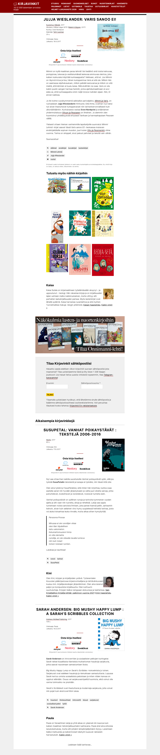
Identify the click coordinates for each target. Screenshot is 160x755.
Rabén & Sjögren (75, 27)
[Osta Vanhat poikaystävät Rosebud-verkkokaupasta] (79, 465)
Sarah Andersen (57, 707)
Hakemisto (122, 3)
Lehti (88, 9)
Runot (94, 3)
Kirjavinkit (28, 4)
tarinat (60, 559)
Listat (67, 6)
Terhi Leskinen (58, 32)
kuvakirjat (72, 148)
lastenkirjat (83, 148)
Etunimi (50, 383)
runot (53, 559)
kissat (85, 700)
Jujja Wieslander (57, 155)
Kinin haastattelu (103, 593)
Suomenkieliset (81, 3)
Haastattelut (118, 6)
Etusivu (55, 3)
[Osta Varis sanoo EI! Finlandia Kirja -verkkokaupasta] (64, 57)
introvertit (77, 700)
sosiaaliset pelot (54, 704)
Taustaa (88, 6)
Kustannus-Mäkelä (53, 25)
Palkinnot (56, 6)
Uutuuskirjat (102, 6)
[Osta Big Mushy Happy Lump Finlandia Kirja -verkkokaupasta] (64, 644)
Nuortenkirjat (107, 3)
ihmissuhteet (65, 700)
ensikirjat (62, 148)
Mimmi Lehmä (56, 152)
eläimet (54, 148)
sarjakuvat (94, 700)
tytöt (65, 704)
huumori (54, 700)
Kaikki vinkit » (52, 596)
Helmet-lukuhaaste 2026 (64, 9)
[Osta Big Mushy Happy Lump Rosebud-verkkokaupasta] (77, 644)
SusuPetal (55, 562)
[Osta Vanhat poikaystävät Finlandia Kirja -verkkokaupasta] (66, 465)
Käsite (48, 440)
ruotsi (53, 159)
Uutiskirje (77, 6)
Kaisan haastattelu (91, 305)
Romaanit (66, 3)
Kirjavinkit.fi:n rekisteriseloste (83, 406)
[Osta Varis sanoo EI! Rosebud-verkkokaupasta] (77, 57)
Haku (81, 9)
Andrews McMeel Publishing (56, 619)
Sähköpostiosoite (91, 383)
